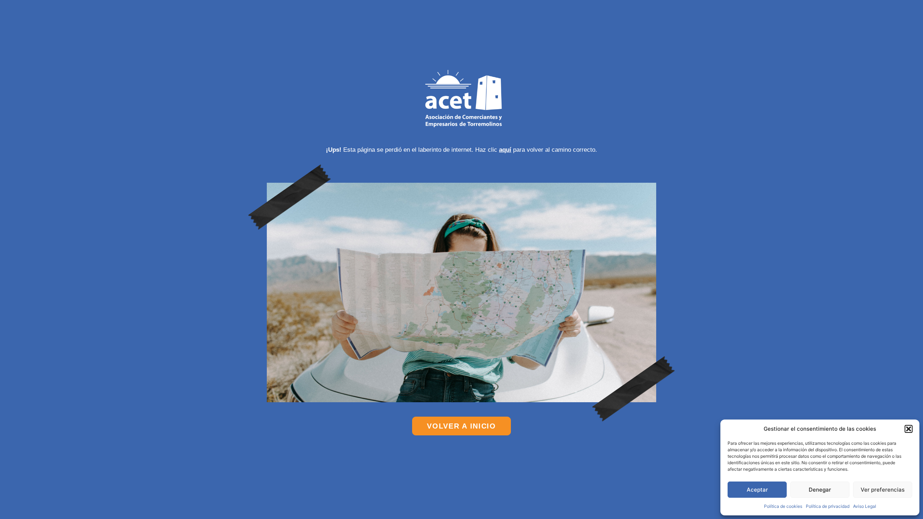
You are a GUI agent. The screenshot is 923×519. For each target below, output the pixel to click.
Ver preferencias (883, 489)
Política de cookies (783, 506)
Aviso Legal (864, 506)
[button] (908, 428)
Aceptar (757, 489)
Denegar (820, 489)
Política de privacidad (827, 506)
